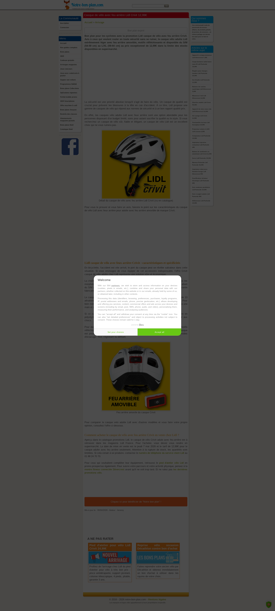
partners (115, 285)
